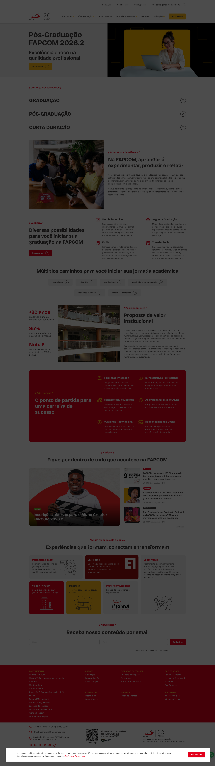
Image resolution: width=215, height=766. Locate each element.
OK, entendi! (196, 755)
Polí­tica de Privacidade (75, 756)
